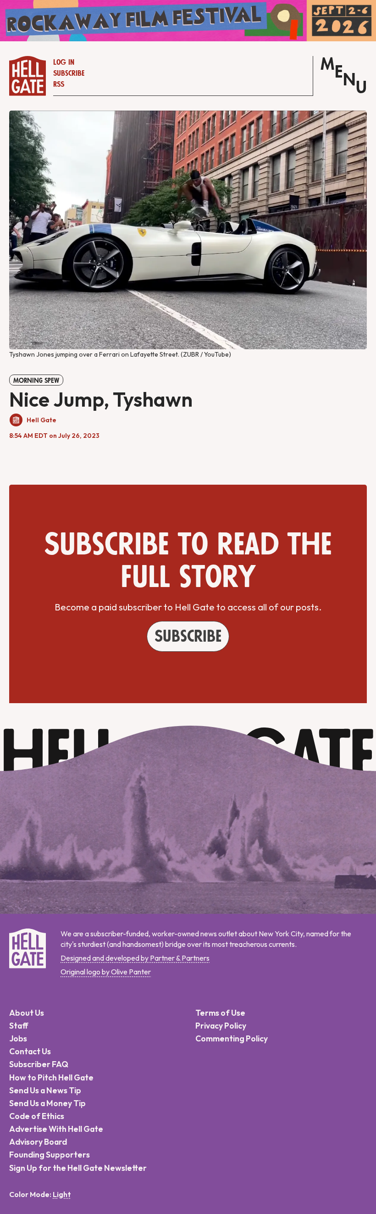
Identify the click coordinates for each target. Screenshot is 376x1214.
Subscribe (68, 73)
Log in (63, 62)
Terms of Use (220, 1012)
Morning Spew (36, 380)
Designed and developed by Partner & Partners (135, 957)
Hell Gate (41, 420)
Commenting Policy (231, 1038)
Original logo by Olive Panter (106, 971)
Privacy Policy (220, 1025)
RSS (58, 84)
